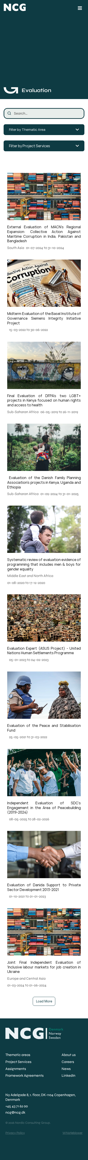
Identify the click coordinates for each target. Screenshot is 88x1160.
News (66, 1069)
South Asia (15, 248)
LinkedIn (68, 1075)
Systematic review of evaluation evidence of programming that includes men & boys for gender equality (44, 564)
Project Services (18, 1062)
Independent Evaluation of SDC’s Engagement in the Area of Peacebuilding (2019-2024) (44, 807)
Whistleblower (73, 1133)
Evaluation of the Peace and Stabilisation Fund (44, 728)
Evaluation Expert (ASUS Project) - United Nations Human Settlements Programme (44, 651)
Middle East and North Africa (30, 576)
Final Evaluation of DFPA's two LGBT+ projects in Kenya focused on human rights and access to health (44, 400)
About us (69, 1055)
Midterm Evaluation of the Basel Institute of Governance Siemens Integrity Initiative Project (44, 318)
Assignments (15, 1069)
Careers (68, 1062)
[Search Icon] (44, 113)
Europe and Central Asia (26, 978)
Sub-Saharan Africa (23, 412)
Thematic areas (17, 1055)
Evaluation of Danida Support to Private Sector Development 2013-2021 (44, 887)
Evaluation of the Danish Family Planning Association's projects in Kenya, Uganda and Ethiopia (44, 482)
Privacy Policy (15, 1133)
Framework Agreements (24, 1075)
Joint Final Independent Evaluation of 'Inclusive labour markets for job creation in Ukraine (44, 967)
